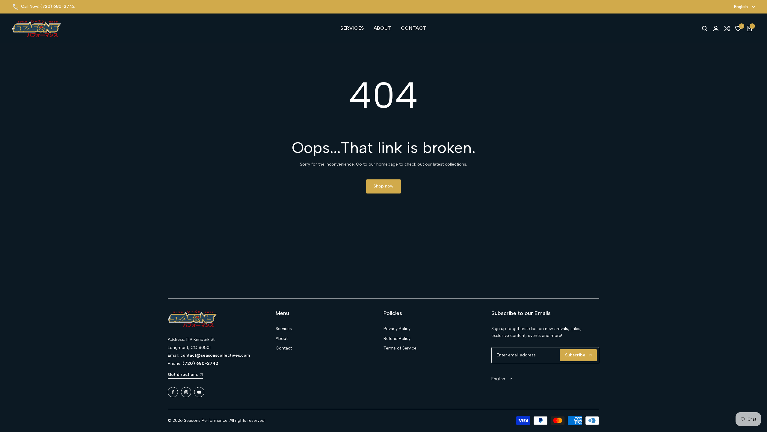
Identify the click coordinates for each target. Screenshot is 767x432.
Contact (284, 348)
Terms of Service (400, 348)
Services (284, 328)
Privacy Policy (397, 328)
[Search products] (704, 28)
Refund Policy (397, 338)
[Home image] (222, 319)
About (282, 338)
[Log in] (715, 28)
